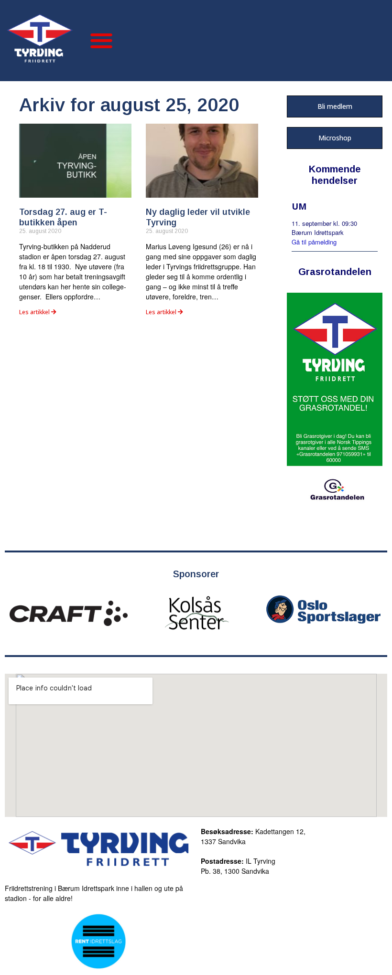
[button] (101, 41)
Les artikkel (35, 312)
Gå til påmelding (314, 241)
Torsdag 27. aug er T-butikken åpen (63, 217)
